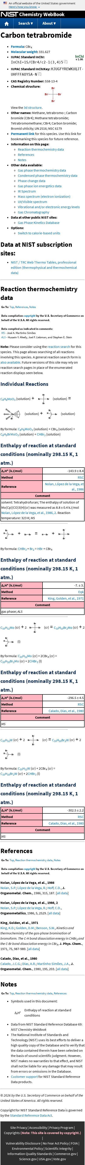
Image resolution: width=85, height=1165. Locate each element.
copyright (30, 316)
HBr (40, 548)
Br (32, 548)
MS (3, 333)
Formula (17, 46)
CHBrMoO (9, 434)
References (26, 154)
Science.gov (28, 1159)
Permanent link (22, 133)
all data (62, 893)
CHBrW (60, 740)
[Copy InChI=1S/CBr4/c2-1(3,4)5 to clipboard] (66, 63)
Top (12, 307)
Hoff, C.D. (54, 888)
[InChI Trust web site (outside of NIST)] (80, 60)
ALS (3, 337)
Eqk (81, 592)
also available (10, 362)
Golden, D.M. (25, 928)
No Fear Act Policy (56, 1143)
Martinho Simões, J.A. (53, 963)
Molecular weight (24, 51)
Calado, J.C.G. (10, 963)
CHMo (7, 627)
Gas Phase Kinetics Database (39, 222)
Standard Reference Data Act (31, 1115)
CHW (6, 740)
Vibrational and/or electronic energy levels (49, 207)
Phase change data (31, 181)
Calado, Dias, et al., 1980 (66, 711)
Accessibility (38, 1127)
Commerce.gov (65, 1153)
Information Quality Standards (29, 1153)
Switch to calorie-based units (39, 233)
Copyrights (12, 1133)
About (47, 23)
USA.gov (45, 1159)
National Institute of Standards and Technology (9, 14)
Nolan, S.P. (8, 888)
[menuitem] (7, 23)
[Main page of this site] (7, 23)
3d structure (33, 107)
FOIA (74, 1143)
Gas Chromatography (33, 212)
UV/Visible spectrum (32, 201)
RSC (81, 477)
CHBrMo (63, 627)
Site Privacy (18, 1127)
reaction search (59, 346)
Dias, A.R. (29, 963)
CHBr (41, 434)
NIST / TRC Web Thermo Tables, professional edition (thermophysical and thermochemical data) (44, 267)
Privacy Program (61, 1127)
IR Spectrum (27, 191)
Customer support (24, 1076)
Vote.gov (59, 1159)
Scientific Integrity (58, 1148)
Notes (22, 160)
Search (24, 23)
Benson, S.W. (45, 928)
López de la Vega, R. (31, 888)
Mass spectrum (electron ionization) (44, 196)
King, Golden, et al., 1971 (66, 598)
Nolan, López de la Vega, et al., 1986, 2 (28, 512)
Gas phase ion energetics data (39, 186)
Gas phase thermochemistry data (42, 170)
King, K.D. (7, 928)
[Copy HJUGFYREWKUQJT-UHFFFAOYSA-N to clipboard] (39, 75)
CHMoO (7, 399)
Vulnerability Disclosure (23, 1143)
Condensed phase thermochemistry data (47, 175)
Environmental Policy (27, 1148)
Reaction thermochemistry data (41, 149)
